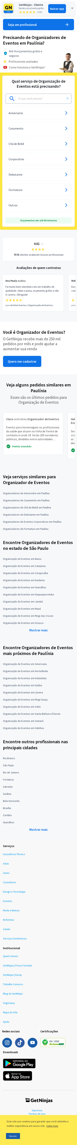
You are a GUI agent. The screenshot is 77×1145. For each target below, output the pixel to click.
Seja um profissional (22, 24)
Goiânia (7, 794)
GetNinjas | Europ (12, 975)
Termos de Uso (37, 1113)
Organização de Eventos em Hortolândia (25, 671)
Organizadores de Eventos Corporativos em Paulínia (32, 521)
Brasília (7, 808)
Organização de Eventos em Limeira (23, 692)
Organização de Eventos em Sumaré (23, 721)
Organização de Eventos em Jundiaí (23, 601)
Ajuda (6, 1021)
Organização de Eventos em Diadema (24, 580)
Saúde (6, 929)
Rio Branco (9, 758)
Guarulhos (8, 822)
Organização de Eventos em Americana (25, 664)
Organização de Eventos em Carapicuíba (25, 573)
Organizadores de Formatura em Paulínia (25, 529)
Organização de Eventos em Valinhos (23, 728)
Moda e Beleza (11, 910)
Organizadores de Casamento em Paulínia (26, 500)
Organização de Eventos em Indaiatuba (25, 678)
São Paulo (8, 765)
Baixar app (57, 8)
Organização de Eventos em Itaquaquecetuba (28, 594)
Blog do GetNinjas (13, 993)
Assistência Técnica (14, 854)
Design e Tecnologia (14, 891)
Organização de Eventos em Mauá (22, 608)
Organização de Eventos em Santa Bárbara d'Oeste (31, 713)
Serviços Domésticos (15, 938)
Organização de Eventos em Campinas (24, 566)
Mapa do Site (10, 1012)
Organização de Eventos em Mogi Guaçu (25, 699)
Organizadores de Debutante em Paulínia (26, 514)
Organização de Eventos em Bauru (22, 559)
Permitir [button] (13, 1136)
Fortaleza (8, 779)
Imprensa (37, 1110)
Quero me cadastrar (22, 361)
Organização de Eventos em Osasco (23, 623)
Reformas (8, 919)
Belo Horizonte (11, 801)
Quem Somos (10, 956)
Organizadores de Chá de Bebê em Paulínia (27, 507)
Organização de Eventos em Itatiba (22, 685)
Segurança (9, 1003)
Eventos (7, 901)
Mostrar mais (38, 630)
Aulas (6, 863)
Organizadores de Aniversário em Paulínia (26, 493)
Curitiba (7, 815)
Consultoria (9, 882)
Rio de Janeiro (11, 772)
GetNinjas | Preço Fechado (17, 965)
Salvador (8, 786)
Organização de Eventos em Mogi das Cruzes (28, 615)
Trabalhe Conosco (13, 984)
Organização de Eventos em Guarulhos (24, 587)
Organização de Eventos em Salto (22, 706)
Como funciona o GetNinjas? (27, 67)
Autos (6, 873)
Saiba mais (52, 1126)
